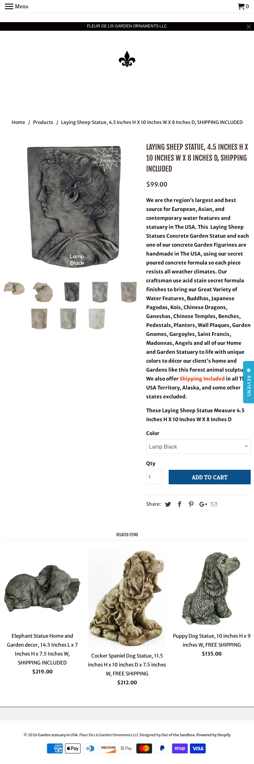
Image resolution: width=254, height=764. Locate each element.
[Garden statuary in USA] (127, 54)
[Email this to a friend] (213, 504)
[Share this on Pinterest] (190, 504)
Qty (150, 463)
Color (152, 433)
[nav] (16, 6)
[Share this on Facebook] (178, 504)
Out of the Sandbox (178, 735)
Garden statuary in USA (58, 735)
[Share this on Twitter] (167, 504)
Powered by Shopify (213, 735)
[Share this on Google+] (201, 504)
